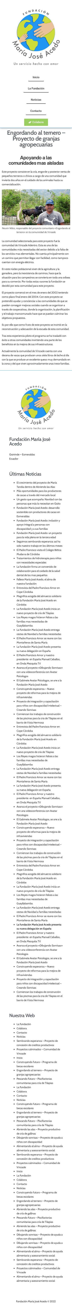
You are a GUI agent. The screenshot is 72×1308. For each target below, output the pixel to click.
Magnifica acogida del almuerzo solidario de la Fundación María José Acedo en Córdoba (39, 600)
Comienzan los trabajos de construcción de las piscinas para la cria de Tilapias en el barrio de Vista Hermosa (39, 718)
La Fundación (24, 1024)
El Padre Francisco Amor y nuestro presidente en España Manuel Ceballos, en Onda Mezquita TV (38, 659)
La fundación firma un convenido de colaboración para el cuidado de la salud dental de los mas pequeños (38, 571)
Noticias (21, 1036)
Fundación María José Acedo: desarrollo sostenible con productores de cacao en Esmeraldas (38, 512)
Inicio (20, 1057)
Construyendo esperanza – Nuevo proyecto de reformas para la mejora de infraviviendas (39, 693)
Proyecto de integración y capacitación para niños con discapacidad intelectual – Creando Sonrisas (39, 705)
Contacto (22, 1032)
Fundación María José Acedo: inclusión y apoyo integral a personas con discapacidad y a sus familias (38, 525)
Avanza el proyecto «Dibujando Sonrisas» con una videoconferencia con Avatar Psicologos (40, 672)
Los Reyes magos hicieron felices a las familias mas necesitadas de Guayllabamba (37, 621)
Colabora (22, 1028)
